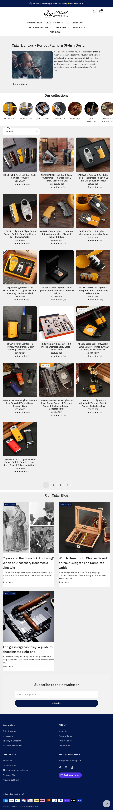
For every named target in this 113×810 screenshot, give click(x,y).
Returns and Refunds (12, 745)
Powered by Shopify (10, 806)
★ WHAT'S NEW (34, 22)
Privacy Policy (65, 741)
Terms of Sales (65, 736)
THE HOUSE (60, 27)
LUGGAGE (78, 27)
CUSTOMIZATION (75, 22)
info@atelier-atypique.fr (70, 760)
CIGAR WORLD (53, 22)
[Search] (107, 11)
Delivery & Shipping (12, 741)
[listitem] (56, 3)
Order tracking (9, 731)
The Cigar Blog (9, 775)
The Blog (55, 32)
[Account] (94, 11)
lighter (94, 52)
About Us (63, 731)
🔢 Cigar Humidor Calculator (16, 770)
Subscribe (56, 703)
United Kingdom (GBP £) (13, 794)
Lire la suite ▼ (20, 84)
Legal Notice (64, 745)
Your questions (9, 765)
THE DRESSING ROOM (38, 27)
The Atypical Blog (11, 780)
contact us (7, 760)
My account (8, 736)
